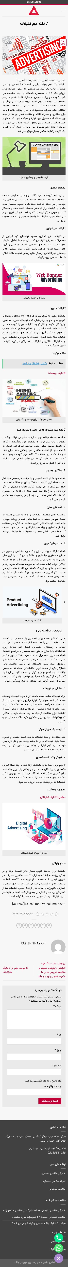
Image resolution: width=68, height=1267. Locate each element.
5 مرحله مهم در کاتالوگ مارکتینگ (15, 970)
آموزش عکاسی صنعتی (54, 1173)
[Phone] (58, 1237)
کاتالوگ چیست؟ (57, 373)
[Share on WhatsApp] (49, 925)
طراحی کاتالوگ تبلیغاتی (53, 797)
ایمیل (58, 1050)
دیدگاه (57, 1006)
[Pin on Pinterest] (25, 925)
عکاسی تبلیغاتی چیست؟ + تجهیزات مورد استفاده (39, 1217)
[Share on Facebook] (43, 925)
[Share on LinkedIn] (19, 925)
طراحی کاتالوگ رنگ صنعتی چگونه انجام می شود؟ (39, 1223)
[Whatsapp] (58, 1248)
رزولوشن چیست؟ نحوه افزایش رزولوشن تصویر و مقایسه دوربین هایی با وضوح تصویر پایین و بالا (52, 970)
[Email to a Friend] (31, 925)
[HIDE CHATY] (58, 1258)
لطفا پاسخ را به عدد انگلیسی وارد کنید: (43, 1081)
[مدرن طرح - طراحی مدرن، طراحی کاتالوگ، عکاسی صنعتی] (34, 11)
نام (59, 1035)
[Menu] (64, 11)
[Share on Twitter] (37, 925)
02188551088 (34, 2)
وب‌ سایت (56, 1066)
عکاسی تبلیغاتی (57, 1189)
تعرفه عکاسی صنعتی (54, 1181)
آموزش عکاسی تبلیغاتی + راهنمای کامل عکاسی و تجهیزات (34, 1210)
